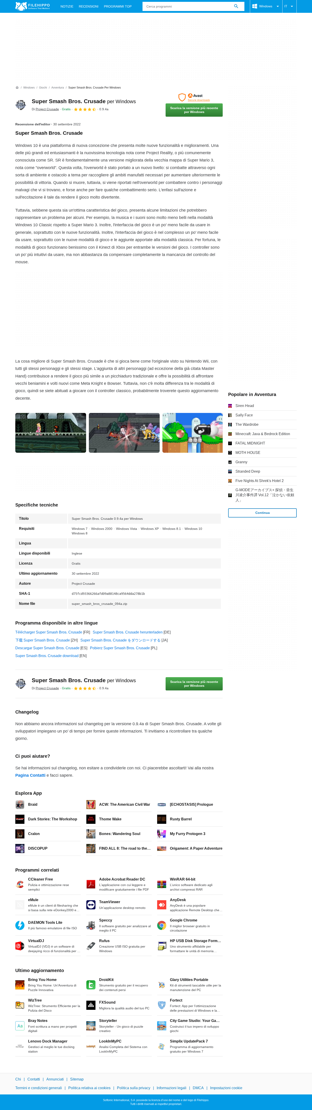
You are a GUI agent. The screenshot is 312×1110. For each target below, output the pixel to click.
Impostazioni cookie (226, 1088)
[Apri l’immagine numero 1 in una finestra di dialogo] (124, 433)
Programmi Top (118, 6)
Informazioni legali (171, 1088)
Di (45, 109)
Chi (18, 1079)
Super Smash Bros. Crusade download (47, 656)
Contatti (33, 1079)
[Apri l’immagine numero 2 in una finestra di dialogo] (197, 433)
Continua (262, 513)
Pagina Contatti (30, 775)
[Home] (17, 88)
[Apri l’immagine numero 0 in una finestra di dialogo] (50, 433)
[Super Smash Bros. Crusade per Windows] (20, 105)
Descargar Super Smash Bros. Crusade (47, 648)
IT (285, 6)
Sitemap (77, 1079)
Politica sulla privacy (133, 1088)
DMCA (198, 1088)
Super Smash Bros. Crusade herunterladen (128, 632)
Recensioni (88, 6)
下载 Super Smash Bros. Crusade (42, 640)
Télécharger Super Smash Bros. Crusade (48, 632)
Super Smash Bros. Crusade (84, 101)
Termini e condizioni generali (38, 1088)
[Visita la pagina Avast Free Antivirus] (194, 97)
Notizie (67, 6)
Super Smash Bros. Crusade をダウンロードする (120, 640)
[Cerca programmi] (236, 6)
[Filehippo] (32, 6)
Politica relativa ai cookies (89, 1088)
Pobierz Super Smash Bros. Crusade (120, 648)
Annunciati (55, 1079)
